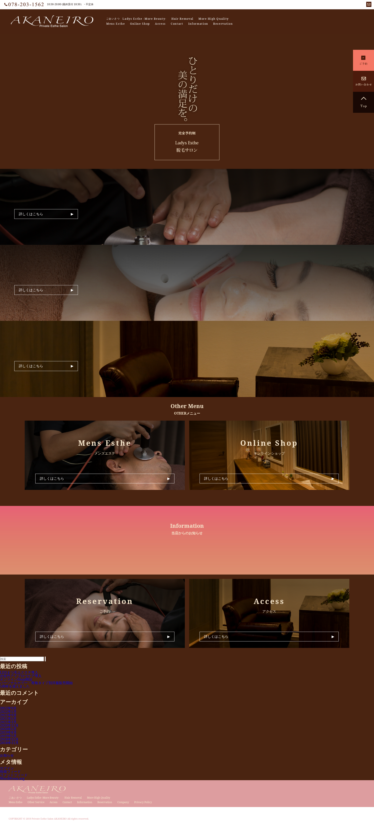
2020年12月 (9, 725)
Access (160, 23)
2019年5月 (8, 735)
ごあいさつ (113, 18)
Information (198, 23)
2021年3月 (8, 722)
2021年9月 (8, 715)
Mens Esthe (115, 23)
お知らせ (7, 755)
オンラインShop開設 (16, 679)
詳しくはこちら (31, 213)
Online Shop (140, 23)
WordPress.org (12, 778)
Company (123, 802)
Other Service (35, 802)
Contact (177, 23)
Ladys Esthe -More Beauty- (144, 18)
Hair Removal (182, 18)
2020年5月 (8, 729)
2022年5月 (8, 711)
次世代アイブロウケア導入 (21, 675)
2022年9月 (8, 708)
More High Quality (213, 18)
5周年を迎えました (15, 686)
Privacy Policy (143, 802)
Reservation (223, 23)
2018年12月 (9, 739)
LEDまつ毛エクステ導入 (19, 672)
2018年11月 (9, 742)
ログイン (7, 768)
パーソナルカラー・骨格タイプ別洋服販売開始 (36, 682)
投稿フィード (10, 771)
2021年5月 (8, 718)
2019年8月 (8, 732)
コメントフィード (14, 775)
